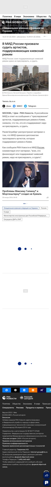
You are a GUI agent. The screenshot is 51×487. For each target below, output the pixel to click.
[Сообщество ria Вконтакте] (24, 390)
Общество (16, 404)
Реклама (19, 408)
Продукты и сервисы (35, 408)
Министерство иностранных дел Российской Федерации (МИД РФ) (26, 216)
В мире (6, 212)
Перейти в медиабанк (34, 93)
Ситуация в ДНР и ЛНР (12, 219)
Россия (43, 208)
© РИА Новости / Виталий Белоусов (14, 93)
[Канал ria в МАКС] (6, 390)
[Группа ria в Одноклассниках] (33, 390)
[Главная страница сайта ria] (14, 22)
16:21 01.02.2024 (9, 37)
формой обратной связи (24, 457)
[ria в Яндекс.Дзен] (15, 390)
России (40, 147)
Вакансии (6, 417)
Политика (6, 404)
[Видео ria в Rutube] (41, 390)
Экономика (27, 404)
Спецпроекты (8, 408)
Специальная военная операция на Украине (21, 208)
